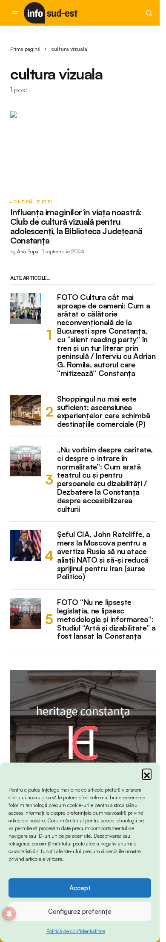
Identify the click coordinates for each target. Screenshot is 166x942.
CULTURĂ (23, 202)
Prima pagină (25, 49)
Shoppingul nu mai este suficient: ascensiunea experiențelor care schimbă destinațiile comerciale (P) (103, 411)
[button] (147, 773)
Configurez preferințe (80, 911)
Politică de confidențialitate (75, 931)
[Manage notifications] (9, 914)
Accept (80, 888)
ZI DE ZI (44, 202)
